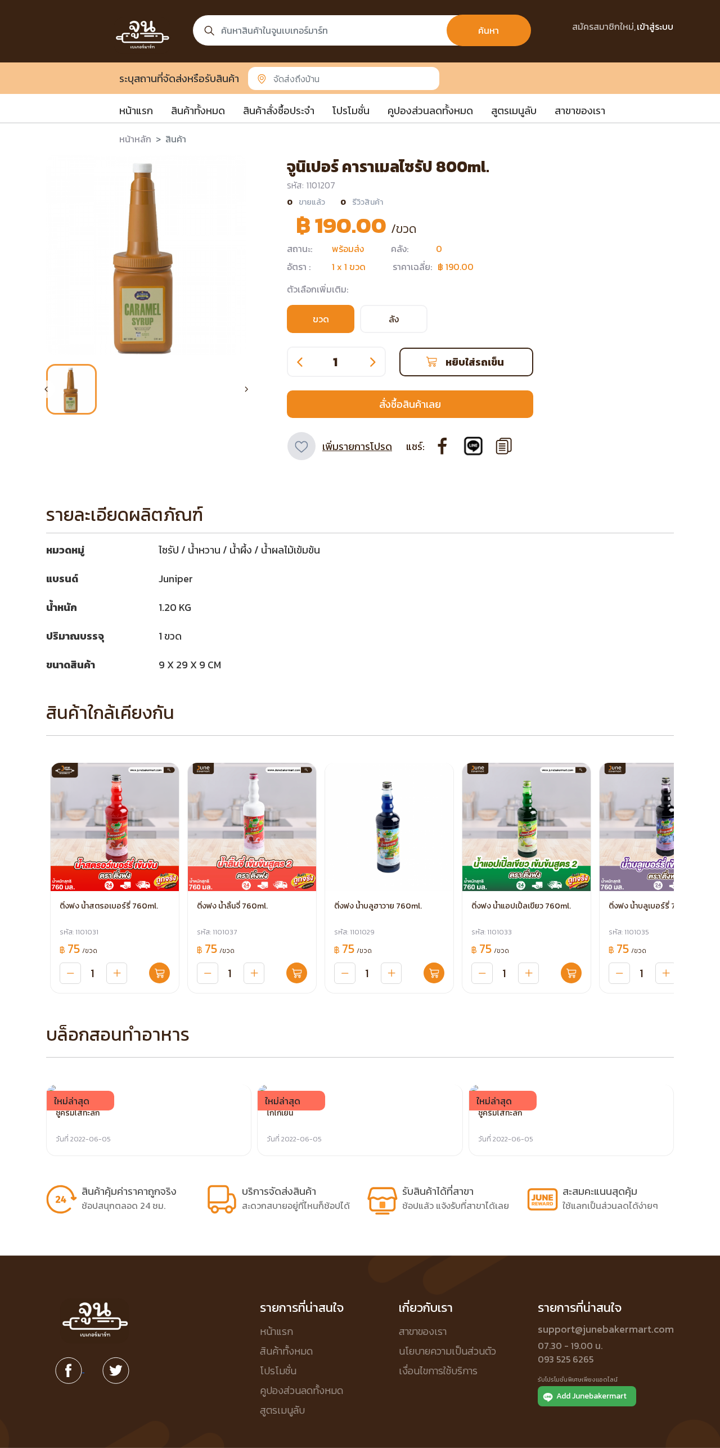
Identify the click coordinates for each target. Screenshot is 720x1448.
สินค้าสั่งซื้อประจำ (278, 110)
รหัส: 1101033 (491, 932)
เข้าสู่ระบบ (655, 26)
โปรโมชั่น (351, 110)
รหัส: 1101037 (217, 932)
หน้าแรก (136, 110)
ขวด (321, 319)
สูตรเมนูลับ (514, 110)
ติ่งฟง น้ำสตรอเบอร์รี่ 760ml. (109, 906)
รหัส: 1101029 (354, 932)
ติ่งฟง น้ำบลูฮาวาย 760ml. (378, 906)
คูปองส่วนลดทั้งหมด (430, 110)
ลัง (394, 319)
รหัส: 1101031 (79, 932)
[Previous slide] (46, 389)
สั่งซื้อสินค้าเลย (410, 404)
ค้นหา (488, 30)
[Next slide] (246, 389)
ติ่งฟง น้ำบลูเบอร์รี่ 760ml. (653, 906)
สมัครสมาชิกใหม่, (604, 26)
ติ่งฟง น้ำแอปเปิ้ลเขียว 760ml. (521, 906)
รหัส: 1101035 (629, 932)
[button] (71, 389)
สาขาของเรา (580, 110)
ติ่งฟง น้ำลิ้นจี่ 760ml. (232, 906)
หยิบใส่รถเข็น (475, 362)
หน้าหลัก (135, 139)
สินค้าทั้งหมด (198, 110)
